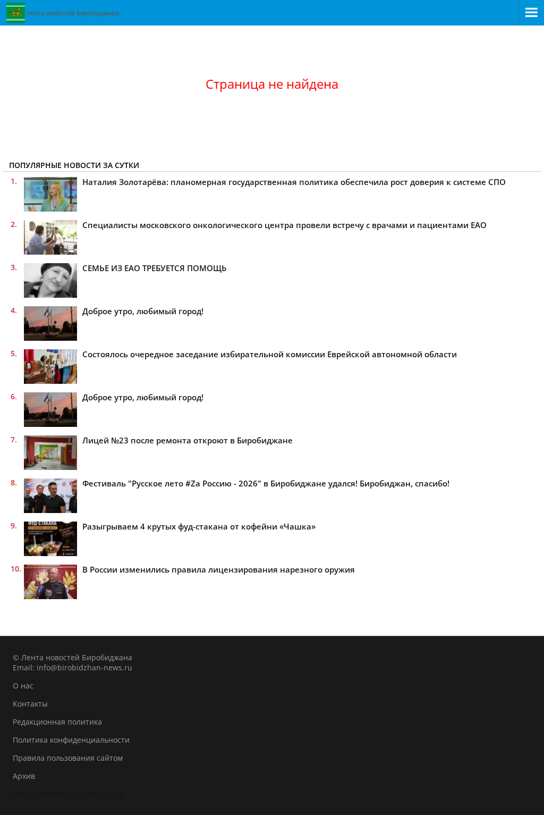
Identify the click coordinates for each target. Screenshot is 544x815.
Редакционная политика (57, 722)
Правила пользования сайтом (68, 758)
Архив (24, 776)
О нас (23, 685)
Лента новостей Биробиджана (68, 794)
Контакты (30, 704)
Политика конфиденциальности (71, 740)
